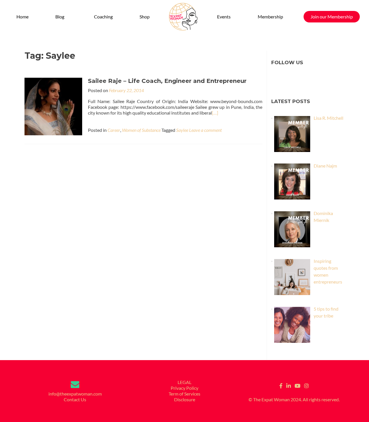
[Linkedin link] (288, 385)
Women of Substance (141, 130)
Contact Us (75, 399)
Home (22, 16)
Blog (59, 16)
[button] (61, 16)
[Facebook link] (281, 385)
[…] (215, 112)
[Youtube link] (297, 385)
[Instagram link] (306, 385)
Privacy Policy (184, 388)
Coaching (103, 16)
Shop (145, 16)
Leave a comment (205, 130)
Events (224, 16)
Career (114, 130)
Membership (270, 16)
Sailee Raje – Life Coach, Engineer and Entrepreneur (167, 80)
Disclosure (184, 399)
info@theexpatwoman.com (75, 393)
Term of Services (184, 393)
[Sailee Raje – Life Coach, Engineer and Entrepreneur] (53, 106)
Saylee (182, 130)
